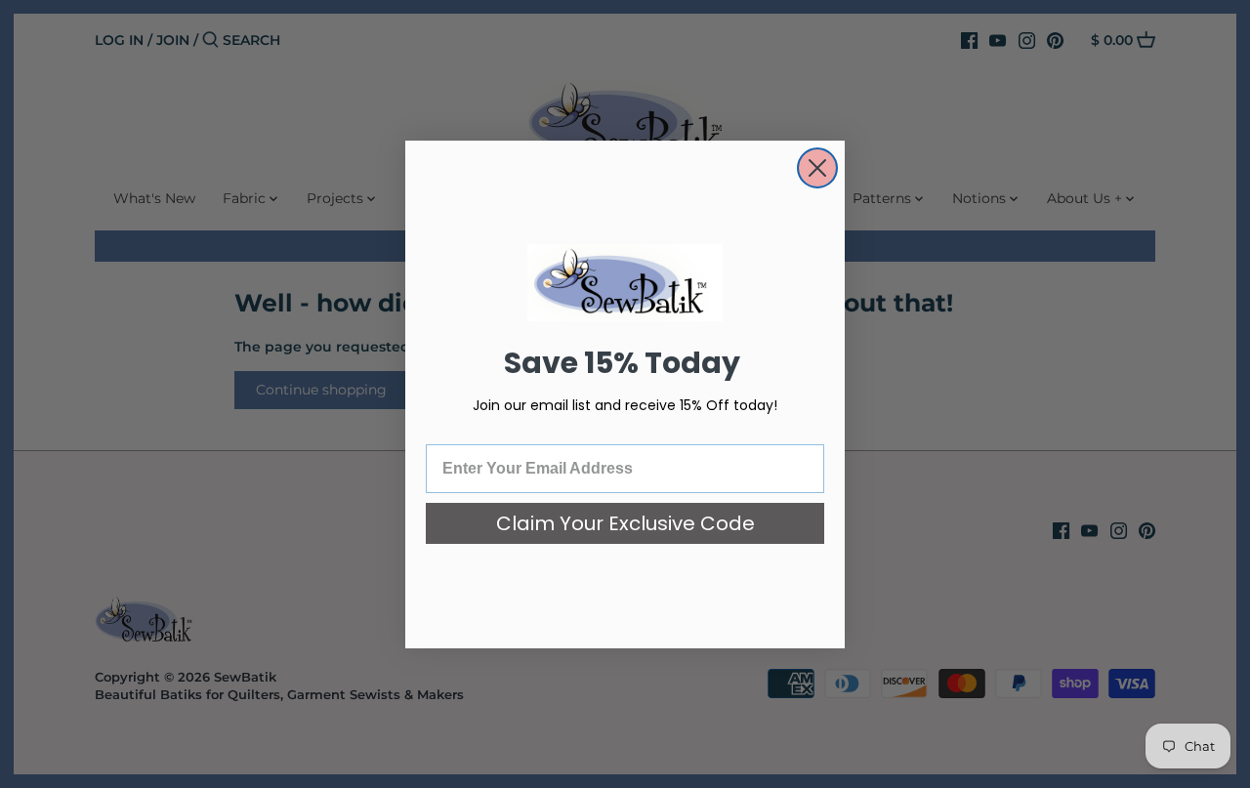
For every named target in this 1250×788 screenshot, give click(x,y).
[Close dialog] (817, 167)
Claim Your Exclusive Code (625, 523)
